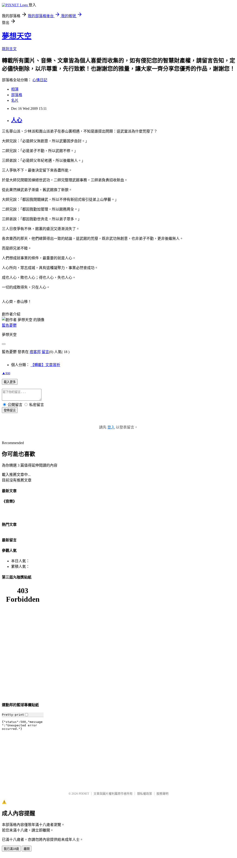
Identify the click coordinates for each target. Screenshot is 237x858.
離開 (27, 849)
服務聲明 (162, 793)
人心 (16, 120)
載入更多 (10, 382)
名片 (15, 100)
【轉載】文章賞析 (45, 365)
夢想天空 (16, 36)
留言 (45, 352)
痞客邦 (35, 352)
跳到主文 (9, 49)
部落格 (16, 95)
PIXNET (84, 793)
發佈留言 (10, 410)
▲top (6, 373)
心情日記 (39, 80)
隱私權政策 (144, 793)
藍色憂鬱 (9, 325)
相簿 (15, 89)
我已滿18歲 (11, 849)
